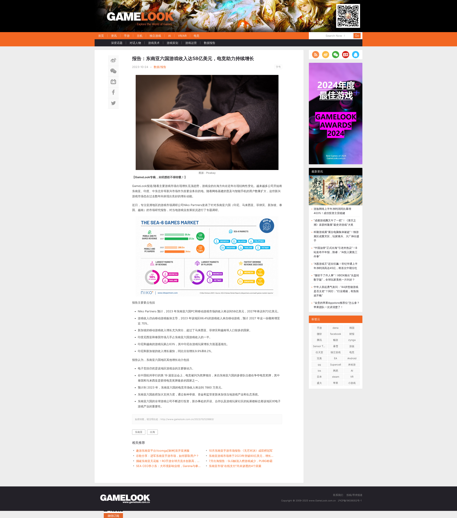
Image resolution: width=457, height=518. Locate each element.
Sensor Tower (320, 346)
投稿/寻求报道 (354, 494)
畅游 (335, 339)
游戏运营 (191, 43)
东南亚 (138, 431)
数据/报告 (160, 67)
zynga (352, 339)
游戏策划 (172, 43)
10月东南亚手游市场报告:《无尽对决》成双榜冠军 (241, 450)
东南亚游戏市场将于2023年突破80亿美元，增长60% (241, 456)
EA (335, 358)
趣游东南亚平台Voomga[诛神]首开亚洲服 (162, 450)
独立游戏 (155, 35)
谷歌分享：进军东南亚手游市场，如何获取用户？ (167, 456)
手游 (127, 35)
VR (351, 376)
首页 (101, 35)
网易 (335, 370)
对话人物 (135, 43)
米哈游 (352, 364)
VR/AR (182, 35)
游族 (351, 346)
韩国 (351, 327)
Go (357, 35)
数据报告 (209, 43)
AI (169, 35)
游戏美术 (154, 43)
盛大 (319, 382)
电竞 (196, 35)
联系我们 (338, 494)
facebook (335, 333)
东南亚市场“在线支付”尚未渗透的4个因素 (235, 466)
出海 (152, 431)
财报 (351, 333)
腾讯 (319, 339)
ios (319, 370)
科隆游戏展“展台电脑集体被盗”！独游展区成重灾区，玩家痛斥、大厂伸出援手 (336, 236)
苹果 (335, 382)
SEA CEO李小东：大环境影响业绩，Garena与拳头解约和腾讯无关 (169, 466)
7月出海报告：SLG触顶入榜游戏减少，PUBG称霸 (240, 461)
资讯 (114, 35)
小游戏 (352, 382)
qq (319, 364)
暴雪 (335, 346)
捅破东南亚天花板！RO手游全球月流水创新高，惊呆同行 (169, 461)
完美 (319, 358)
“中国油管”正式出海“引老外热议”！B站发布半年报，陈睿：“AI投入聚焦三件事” (335, 252)
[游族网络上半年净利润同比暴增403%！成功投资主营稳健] (335, 190)
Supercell (335, 364)
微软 (319, 333)
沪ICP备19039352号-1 (350, 500)
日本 (319, 376)
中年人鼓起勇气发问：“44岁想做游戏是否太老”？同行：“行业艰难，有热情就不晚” (336, 291)
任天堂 (319, 352)
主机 (139, 35)
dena (335, 327)
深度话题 (116, 43)
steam (335, 376)
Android (351, 358)
